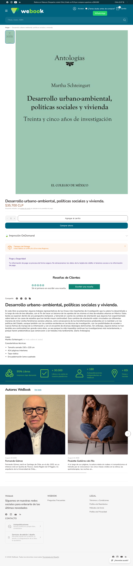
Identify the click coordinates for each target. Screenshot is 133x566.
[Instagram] (11, 2)
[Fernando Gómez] (35, 424)
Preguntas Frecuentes (56, 500)
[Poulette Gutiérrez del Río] (98, 424)
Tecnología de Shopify (50, 557)
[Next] (128, 434)
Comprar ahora (66, 225)
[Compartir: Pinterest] (25, 298)
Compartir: (9, 298)
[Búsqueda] (124, 20)
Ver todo (37, 389)
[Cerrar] (125, 246)
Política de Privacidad (98, 512)
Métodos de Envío (96, 508)
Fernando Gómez (14, 460)
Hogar (7, 27)
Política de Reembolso (98, 504)
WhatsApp (100, 13)
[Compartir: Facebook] (17, 298)
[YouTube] (16, 2)
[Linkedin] (20, 2)
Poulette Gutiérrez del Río (81, 460)
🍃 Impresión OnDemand (20, 235)
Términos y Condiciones (99, 500)
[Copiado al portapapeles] (29, 298)
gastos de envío (25, 208)
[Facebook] (7, 2)
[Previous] (5, 434)
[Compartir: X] (21, 298)
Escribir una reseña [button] (84, 286)
